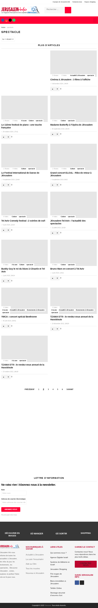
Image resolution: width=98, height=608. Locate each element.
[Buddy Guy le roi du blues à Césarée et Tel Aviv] (24, 253)
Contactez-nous (77, 2)
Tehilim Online (56, 588)
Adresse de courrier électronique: (13, 499)
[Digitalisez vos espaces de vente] (49, 470)
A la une (24, 121)
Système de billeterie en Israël (60, 563)
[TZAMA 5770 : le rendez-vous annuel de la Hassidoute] (73, 301)
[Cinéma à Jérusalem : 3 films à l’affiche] (73, 63)
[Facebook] (2, 20)
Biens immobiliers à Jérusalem (58, 582)
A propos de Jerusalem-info (61, 2)
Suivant (69, 389)
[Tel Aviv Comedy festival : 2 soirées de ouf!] (24, 205)
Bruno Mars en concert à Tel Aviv (67, 268)
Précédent (29, 389)
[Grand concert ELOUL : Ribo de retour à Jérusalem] (73, 157)
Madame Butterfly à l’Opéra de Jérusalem (71, 124)
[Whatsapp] (13, 20)
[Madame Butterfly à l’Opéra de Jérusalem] (73, 109)
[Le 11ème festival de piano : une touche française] (24, 109)
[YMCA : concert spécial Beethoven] (24, 301)
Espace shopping (90, 2)
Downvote (57, 89)
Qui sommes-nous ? (58, 553)
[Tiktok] (10, 20)
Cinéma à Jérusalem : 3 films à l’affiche (70, 79)
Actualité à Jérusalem (77, 75)
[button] (95, 20)
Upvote (52, 89)
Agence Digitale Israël (59, 557)
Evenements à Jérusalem (36, 310)
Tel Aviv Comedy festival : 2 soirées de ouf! (23, 220)
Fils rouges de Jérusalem (56, 575)
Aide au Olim (31, 564)
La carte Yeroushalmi (34, 559)
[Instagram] (6, 20)
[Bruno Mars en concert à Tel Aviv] (73, 253)
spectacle (90, 75)
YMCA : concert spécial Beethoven (19, 316)
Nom (3, 490)
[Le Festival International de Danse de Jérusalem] (24, 157)
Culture (31, 121)
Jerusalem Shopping (58, 569)
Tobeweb (48, 605)
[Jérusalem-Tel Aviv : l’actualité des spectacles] (73, 205)
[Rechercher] (68, 10)
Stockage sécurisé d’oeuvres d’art (57, 594)
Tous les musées (33, 568)
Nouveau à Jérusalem (35, 573)
